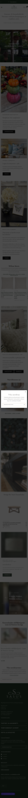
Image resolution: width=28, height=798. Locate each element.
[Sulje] (25, 392)
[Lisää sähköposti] (24, 404)
